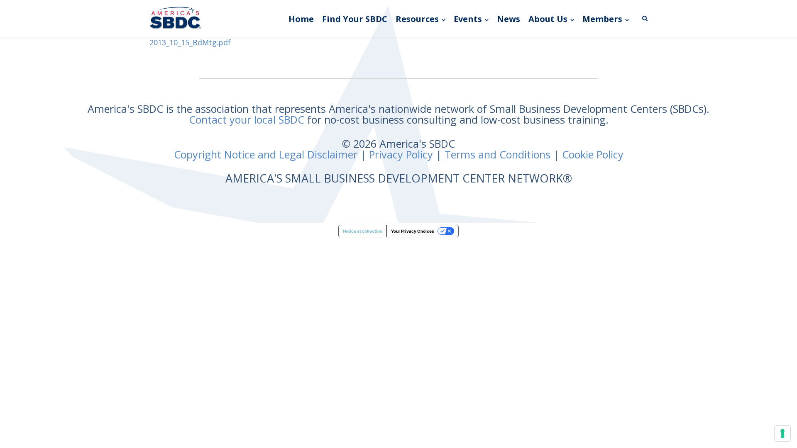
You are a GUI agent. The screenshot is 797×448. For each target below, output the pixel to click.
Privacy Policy (401, 154)
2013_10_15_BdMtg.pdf (190, 42)
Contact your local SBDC (246, 119)
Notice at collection (362, 231)
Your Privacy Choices (412, 231)
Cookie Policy (592, 154)
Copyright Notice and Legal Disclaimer (265, 154)
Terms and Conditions (497, 154)
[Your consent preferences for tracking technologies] (782, 433)
